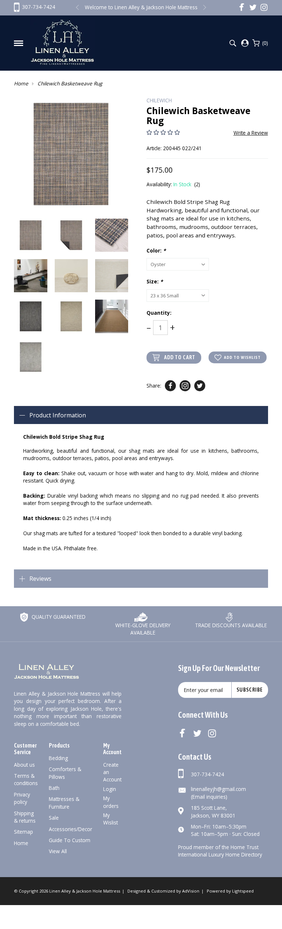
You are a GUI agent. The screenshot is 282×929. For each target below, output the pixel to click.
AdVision (190, 891)
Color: (156, 250)
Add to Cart (179, 357)
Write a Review (251, 132)
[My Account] (245, 43)
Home (21, 83)
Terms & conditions (26, 779)
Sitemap (23, 831)
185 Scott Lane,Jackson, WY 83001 (213, 811)
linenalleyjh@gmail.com (218, 788)
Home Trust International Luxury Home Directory (220, 851)
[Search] (233, 43)
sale (54, 817)
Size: (155, 281)
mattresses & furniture (64, 802)
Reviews (40, 579)
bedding (58, 758)
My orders (111, 802)
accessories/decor (70, 829)
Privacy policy (22, 798)
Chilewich (159, 100)
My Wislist (110, 819)
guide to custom (69, 840)
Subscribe (249, 690)
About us (24, 764)
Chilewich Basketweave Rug (69, 83)
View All (58, 851)
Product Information (57, 415)
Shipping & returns (25, 817)
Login (109, 788)
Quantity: (159, 312)
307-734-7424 (207, 774)
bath (54, 787)
